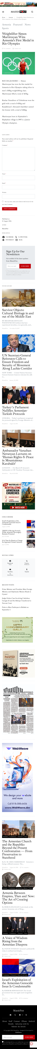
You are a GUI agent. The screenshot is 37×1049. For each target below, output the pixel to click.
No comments (7, 48)
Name (4, 174)
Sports (5, 28)
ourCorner (24, 975)
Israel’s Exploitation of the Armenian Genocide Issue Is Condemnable (11, 522)
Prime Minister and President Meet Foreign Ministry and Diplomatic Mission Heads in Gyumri (17, 591)
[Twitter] (15, 1014)
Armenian (5, 836)
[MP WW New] (17, 777)
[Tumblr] (26, 1014)
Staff (10, 1021)
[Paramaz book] (18, 663)
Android (31, 1021)
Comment (5, 145)
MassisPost (5, 229)
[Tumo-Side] (17, 630)
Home (3, 17)
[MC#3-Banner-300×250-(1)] (18, 496)
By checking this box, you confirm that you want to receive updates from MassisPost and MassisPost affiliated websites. (18, 273)
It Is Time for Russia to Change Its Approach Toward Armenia (12, 541)
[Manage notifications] (31, 1043)
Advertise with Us (22, 1024)
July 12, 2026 (5, 544)
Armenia (11, 17)
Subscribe (25, 266)
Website (4, 192)
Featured (17, 24)
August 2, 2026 (6, 526)
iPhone (24, 1021)
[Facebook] (10, 1014)
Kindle (11, 1024)
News (28, 24)
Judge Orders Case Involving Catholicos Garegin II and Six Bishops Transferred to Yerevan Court (16, 600)
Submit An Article (19, 1026)
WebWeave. (18, 1032)
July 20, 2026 (5, 536)
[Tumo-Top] (18, 4)
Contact (17, 1021)
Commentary (13, 836)
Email (4, 183)
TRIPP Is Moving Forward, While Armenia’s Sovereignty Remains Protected (11, 532)
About (4, 1021)
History (25, 888)
